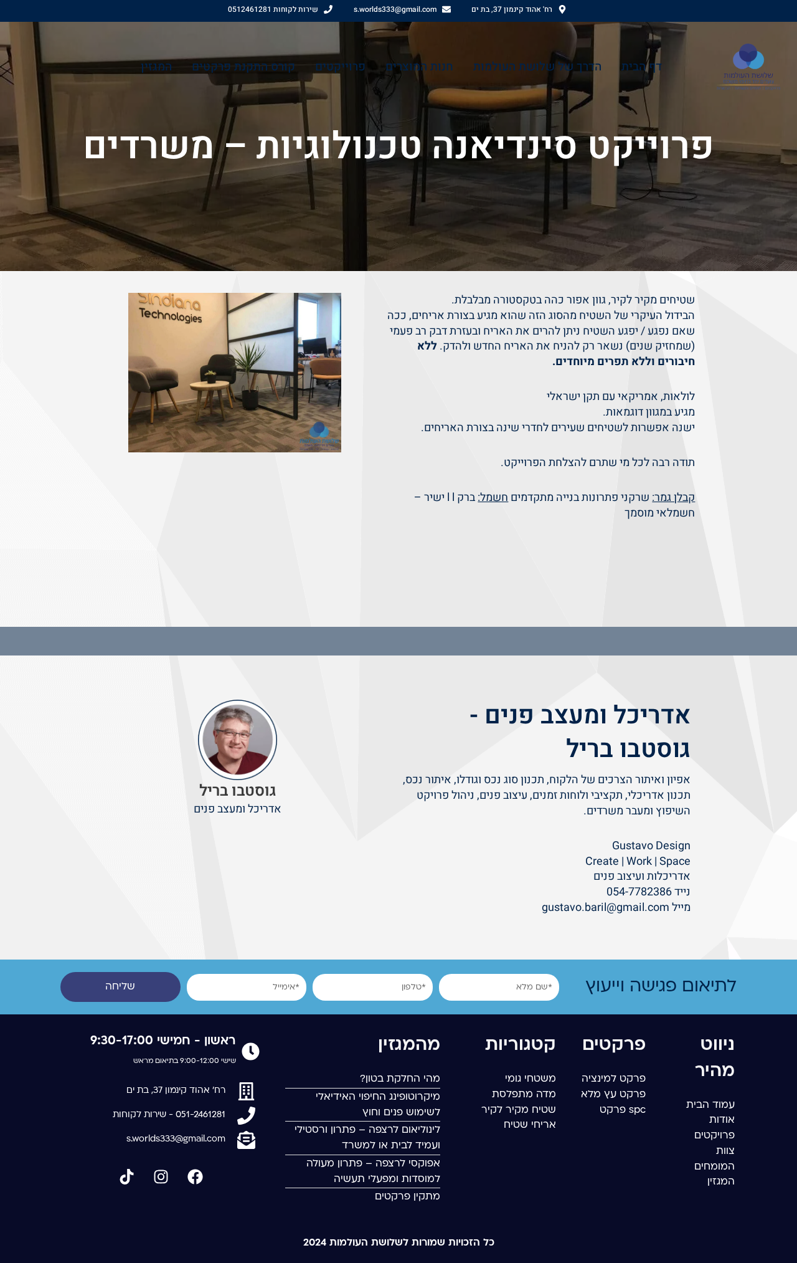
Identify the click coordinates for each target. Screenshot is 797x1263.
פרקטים (614, 1045)
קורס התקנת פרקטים (243, 66)
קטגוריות (520, 1045)
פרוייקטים (340, 66)
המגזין (156, 66)
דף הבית (641, 66)
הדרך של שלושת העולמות (537, 66)
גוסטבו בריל (237, 791)
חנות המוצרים (419, 66)
